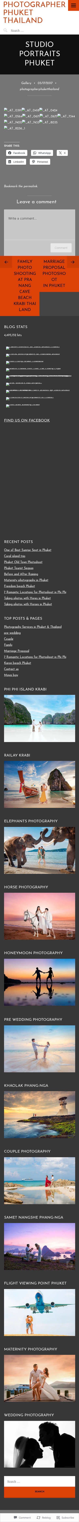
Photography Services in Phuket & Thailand (33, 627)
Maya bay (11, 675)
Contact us (11, 669)
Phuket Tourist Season (18, 568)
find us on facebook (27, 421)
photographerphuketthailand (39, 89)
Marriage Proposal (16, 651)
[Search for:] (26, 30)
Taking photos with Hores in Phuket (27, 598)
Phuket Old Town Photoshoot (23, 562)
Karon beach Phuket (17, 663)
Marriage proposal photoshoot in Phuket (54, 274)
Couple (8, 639)
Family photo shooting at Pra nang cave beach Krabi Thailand (25, 286)
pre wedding (12, 633)
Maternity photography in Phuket (26, 580)
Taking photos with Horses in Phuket (28, 604)
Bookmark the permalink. (21, 186)
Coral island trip (14, 556)
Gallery (26, 83)
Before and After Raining (21, 574)
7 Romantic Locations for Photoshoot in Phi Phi (35, 592)
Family (8, 645)
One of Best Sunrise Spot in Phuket (27, 550)
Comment (61, 247)
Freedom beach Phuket (19, 586)
